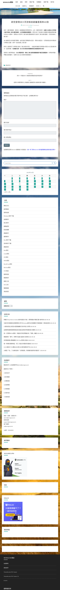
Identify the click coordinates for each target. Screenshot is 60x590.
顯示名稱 (7, 122)
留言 (5, 99)
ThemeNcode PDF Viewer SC (11, 576)
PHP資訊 (6, 271)
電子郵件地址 (8, 130)
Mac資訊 (6, 250)
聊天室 (52, 2)
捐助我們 (6, 567)
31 (27, 189)
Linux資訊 (6, 254)
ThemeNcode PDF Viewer (10, 572)
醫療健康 (6, 288)
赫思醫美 (6, 209)
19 (42, 184)
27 (50, 187)
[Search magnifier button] (54, 163)
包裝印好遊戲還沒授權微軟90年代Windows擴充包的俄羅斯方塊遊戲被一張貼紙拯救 (27, 323)
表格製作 (31, 6)
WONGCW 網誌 (8, 2)
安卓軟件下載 (7, 243)
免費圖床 (39, 2)
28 (5, 189)
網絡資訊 (8, 65)
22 (12, 187)
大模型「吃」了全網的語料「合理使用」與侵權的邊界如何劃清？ (22, 350)
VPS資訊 (6, 257)
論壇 (21, 2)
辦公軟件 (6, 223)
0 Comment (35, 25)
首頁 (16, 2)
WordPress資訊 (8, 264)
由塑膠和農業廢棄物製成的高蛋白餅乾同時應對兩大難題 (19, 330)
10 (27, 181)
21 (5, 187)
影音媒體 (6, 229)
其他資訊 (6, 291)
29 (12, 189)
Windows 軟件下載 (9, 216)
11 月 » (9, 192)
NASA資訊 (6, 260)
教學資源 (6, 274)
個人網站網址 (7, 137)
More (37, 6)
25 (35, 187)
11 (35, 181)
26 (42, 187)
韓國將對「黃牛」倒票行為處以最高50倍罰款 (16, 337)
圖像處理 (6, 226)
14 (5, 184)
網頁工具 (6, 281)
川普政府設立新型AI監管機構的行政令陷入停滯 (17, 326)
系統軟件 (6, 219)
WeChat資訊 (7, 267)
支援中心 (24, 6)
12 (42, 181)
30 (20, 189)
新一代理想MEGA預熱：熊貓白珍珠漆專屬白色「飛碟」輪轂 (20, 333)
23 (20, 187)
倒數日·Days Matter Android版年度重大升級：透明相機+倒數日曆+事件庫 (24, 319)
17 (27, 184)
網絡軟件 (6, 233)
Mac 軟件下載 (7, 240)
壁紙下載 (32, 2)
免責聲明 (6, 563)
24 (27, 187)
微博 (26, 2)
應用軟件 (6, 236)
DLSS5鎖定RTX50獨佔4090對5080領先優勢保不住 (17, 347)
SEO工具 (17, 6)
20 (50, 184)
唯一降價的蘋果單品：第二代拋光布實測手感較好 (17, 343)
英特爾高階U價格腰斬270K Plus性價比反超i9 (16, 340)
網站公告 (6, 205)
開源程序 (6, 278)
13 (50, 181)
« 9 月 (5, 192)
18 (35, 184)
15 (12, 184)
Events (5, 580)
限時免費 (6, 212)
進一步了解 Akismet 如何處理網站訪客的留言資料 (41, 149)
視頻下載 (46, 2)
